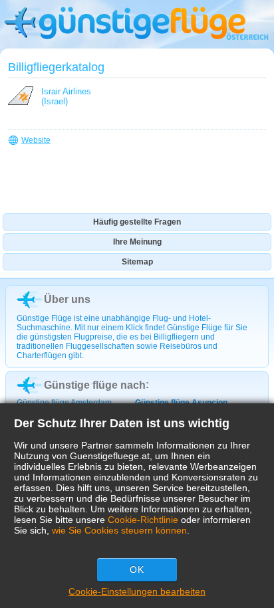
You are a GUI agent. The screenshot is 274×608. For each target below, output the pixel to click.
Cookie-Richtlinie (143, 519)
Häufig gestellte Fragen (137, 222)
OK (137, 569)
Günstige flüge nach (95, 385)
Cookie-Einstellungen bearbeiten (137, 591)
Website (36, 140)
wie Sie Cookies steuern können (119, 530)
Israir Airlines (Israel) (66, 96)
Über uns (67, 299)
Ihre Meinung (137, 242)
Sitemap (137, 261)
